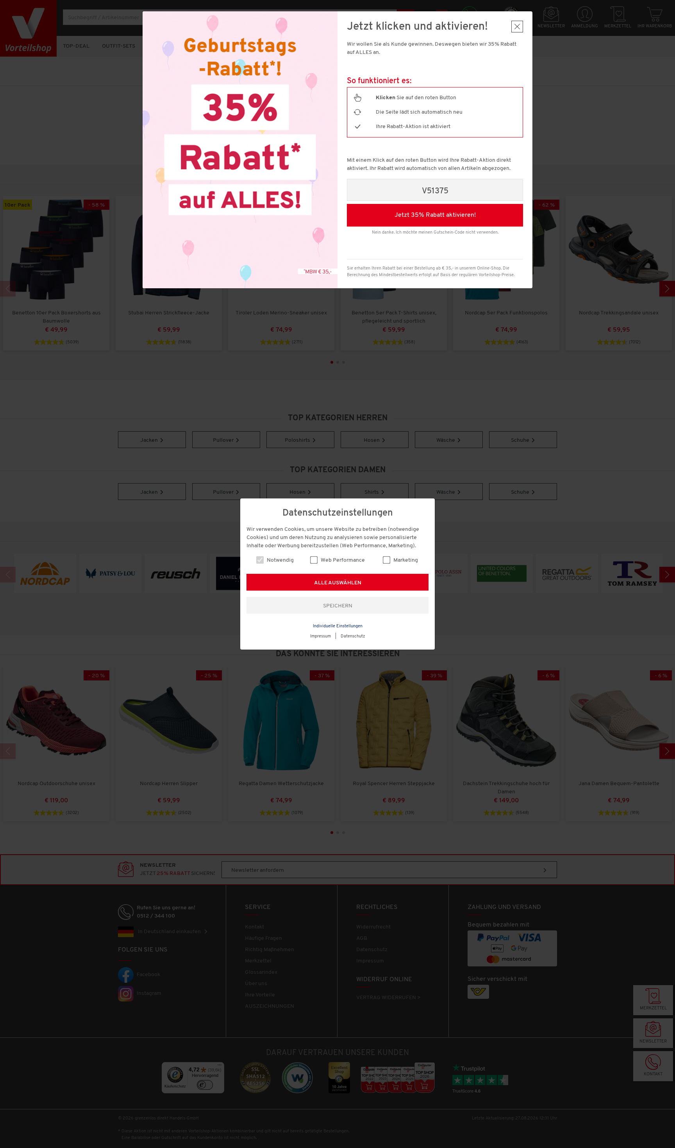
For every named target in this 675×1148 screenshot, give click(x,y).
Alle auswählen (337, 583)
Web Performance (342, 560)
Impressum (320, 636)
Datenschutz (353, 636)
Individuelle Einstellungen (337, 626)
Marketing (405, 560)
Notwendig (280, 560)
